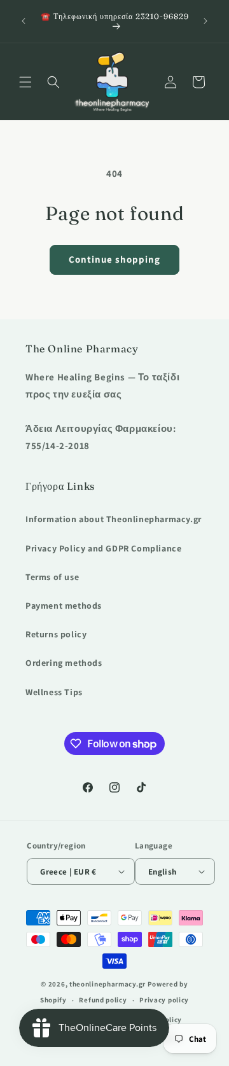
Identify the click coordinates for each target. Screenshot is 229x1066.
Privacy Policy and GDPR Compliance (103, 548)
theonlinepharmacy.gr (107, 983)
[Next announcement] (205, 21)
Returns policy (56, 634)
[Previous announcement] (24, 21)
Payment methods (63, 605)
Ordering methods (63, 662)
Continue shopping (114, 259)
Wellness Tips (54, 692)
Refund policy (103, 999)
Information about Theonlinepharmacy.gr (113, 519)
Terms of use (52, 577)
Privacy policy (164, 999)
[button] (25, 82)
